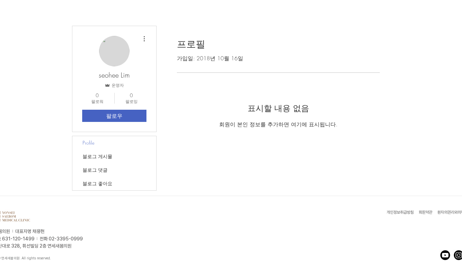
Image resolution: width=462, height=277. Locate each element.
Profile (88, 143)
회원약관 (425, 212)
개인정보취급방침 (401, 212)
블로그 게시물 (97, 156)
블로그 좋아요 (97, 183)
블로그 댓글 (95, 170)
